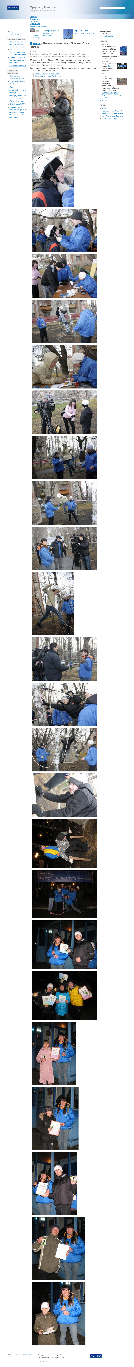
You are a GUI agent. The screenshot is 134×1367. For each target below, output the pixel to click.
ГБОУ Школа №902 (17, 104)
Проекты (33, 17)
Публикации (34, 21)
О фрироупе (35, 19)
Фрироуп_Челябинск (17, 96)
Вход (11, 31)
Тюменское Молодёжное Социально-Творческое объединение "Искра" (57, 54)
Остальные (13, 63)
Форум (32, 28)
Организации (35, 24)
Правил (110, 66)
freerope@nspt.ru (106, 36)
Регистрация (14, 34)
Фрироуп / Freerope (43, 7)
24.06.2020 (104, 44)
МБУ (11, 87)
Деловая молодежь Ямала (112, 113)
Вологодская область (17, 52)
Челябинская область (18, 55)
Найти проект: (105, 5)
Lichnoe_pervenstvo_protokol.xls (47, 74)
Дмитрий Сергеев (27, 1355)
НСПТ (104, 108)
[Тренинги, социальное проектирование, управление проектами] (96, 1357)
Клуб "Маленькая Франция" (112, 116)
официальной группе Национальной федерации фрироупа (112, 95)
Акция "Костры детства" (111, 119)
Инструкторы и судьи (38, 26)
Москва (12, 49)
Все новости (104, 100)
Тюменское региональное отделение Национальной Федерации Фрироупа (59, 56)
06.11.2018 (104, 76)
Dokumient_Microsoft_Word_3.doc (48, 76)
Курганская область (17, 57)
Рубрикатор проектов (17, 66)
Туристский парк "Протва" (112, 111)
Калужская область (17, 47)
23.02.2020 (104, 61)
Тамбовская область (17, 60)
